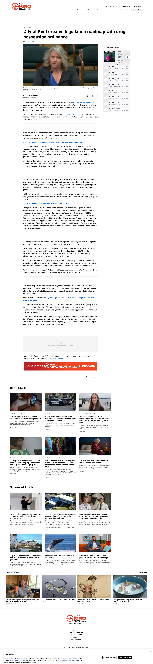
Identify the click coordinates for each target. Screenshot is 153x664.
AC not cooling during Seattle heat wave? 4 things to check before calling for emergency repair (25, 516)
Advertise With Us (76, 639)
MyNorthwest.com (75, 647)
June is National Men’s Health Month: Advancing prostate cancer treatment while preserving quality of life (93, 516)
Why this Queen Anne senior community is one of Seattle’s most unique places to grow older (25, 558)
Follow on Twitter (76, 635)
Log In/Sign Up (139, 6)
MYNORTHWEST (126, 6)
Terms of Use (13, 660)
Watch (98, 10)
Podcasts (119, 10)
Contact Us (76, 630)
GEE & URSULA (27, 27)
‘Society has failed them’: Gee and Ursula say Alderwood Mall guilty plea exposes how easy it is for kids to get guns (25, 463)
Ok (151, 651)
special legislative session (84, 102)
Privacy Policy (21, 660)
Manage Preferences (109, 657)
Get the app (89, 10)
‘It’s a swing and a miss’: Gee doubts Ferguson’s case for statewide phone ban (25, 418)
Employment (76, 642)
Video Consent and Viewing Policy (67, 660)
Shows (79, 10)
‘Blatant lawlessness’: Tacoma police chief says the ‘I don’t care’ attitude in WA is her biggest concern (60, 419)
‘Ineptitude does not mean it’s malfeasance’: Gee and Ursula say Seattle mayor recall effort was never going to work (94, 420)
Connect (129, 10)
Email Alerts (76, 637)
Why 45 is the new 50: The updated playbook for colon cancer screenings (93, 557)
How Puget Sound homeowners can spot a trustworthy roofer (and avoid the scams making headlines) (60, 516)
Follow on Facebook (76, 632)
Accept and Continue (125, 657)
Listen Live (109, 10)
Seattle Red (118, 6)
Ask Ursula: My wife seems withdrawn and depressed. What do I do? (93, 462)
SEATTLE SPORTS (110, 6)
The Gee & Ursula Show (71, 114)
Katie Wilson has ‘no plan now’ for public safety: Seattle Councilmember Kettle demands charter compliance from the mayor (60, 464)
